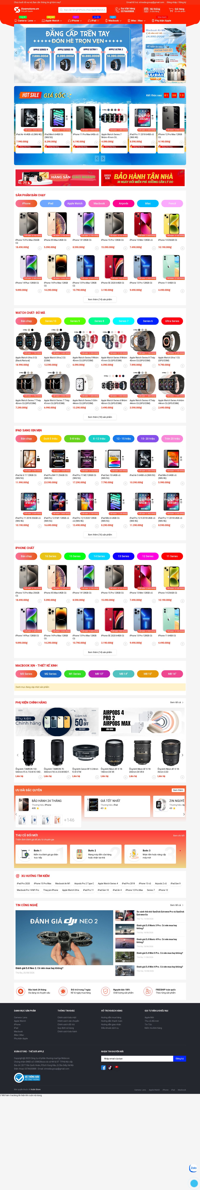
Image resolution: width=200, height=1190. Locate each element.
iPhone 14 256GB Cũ (167, 240)
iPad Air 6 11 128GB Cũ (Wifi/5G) (26, 476)
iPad (93, 20)
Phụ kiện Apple (163, 20)
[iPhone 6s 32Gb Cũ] (46, 820)
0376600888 (127, 11)
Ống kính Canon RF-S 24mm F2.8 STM (85, 770)
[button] (16, 53)
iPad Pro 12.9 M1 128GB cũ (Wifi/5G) (56, 519)
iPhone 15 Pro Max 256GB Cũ (27, 241)
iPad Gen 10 (103, 890)
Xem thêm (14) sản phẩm (100, 299)
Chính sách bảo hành (67, 1031)
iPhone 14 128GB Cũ (82, 240)
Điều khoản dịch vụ (110, 1028)
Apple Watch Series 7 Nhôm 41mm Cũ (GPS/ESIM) (111, 136)
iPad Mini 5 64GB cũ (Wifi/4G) (167, 476)
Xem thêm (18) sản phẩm (100, 417)
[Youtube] (116, 1067)
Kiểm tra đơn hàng (153, 1028)
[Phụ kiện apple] (57, 722)
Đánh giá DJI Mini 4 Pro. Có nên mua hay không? (160, 967)
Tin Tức (148, 1024)
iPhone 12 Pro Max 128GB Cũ (170, 135)
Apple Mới (149, 1017)
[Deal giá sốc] (45, 95)
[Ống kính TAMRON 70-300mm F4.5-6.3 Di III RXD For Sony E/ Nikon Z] (57, 752)
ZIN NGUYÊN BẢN (181, 801)
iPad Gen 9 (176, 883)
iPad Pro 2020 (23, 883)
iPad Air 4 (117, 890)
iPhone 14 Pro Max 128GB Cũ (56, 284)
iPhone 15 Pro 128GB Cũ (112, 240)
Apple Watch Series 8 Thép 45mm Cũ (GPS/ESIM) (142, 359)
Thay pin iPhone (50, 890)
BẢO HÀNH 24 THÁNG (46, 801)
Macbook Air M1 (62, 883)
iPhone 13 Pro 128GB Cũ (141, 283)
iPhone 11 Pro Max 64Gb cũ (85, 134)
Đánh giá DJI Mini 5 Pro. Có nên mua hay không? (160, 953)
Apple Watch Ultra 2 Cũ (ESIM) (54, 359)
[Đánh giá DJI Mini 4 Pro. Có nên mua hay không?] (124, 970)
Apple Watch (52, 20)
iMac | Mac (137, 20)
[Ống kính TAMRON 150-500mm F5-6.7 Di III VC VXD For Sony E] (29, 752)
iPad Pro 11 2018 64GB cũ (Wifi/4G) (142, 135)
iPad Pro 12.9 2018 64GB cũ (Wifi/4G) (142, 519)
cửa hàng (154, 11)
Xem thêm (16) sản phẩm (100, 534)
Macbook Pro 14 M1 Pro (28, 890)
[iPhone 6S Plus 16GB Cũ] (57, 820)
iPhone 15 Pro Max (42, 883)
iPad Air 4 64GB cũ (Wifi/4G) (29, 134)
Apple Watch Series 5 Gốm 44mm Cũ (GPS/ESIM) (85, 402)
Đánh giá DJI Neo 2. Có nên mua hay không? (39, 968)
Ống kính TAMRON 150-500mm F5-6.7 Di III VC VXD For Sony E (28, 770)
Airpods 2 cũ (161, 883)
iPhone (75, 20)
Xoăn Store (35, 1089)
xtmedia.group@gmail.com (151, 2)
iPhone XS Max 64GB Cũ (55, 240)
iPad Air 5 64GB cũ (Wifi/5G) (142, 475)
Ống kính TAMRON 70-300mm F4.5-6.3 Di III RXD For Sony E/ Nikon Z (57, 770)
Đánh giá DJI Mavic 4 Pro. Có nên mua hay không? (157, 940)
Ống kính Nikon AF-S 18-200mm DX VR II (140, 770)
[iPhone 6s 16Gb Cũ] (22, 820)
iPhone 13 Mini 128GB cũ (141, 240)
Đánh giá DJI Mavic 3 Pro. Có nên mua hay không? (157, 927)
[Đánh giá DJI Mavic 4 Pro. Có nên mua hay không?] (124, 943)
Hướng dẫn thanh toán (111, 1021)
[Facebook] (103, 1067)
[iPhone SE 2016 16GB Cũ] (34, 820)
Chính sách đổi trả (66, 1024)
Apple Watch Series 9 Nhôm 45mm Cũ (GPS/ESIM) (86, 359)
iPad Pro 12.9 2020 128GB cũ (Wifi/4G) (84, 519)
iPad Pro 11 (88, 890)
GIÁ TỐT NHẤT (110, 801)
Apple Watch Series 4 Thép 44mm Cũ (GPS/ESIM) (142, 402)
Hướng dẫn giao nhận (111, 1024)
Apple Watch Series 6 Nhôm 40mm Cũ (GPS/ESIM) (114, 402)
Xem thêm (178, 790)
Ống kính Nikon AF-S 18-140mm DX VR (112, 770)
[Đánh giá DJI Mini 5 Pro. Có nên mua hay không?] (124, 957)
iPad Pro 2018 (128, 883)
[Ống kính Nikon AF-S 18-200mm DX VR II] (142, 752)
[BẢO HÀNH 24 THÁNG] (23, 804)
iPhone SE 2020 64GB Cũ (112, 283)
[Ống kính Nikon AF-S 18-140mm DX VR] (114, 752)
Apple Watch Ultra (70, 890)
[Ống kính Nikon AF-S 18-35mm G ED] (171, 752)
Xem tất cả (175, 702)
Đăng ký (182, 2)
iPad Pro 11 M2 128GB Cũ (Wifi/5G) (84, 476)
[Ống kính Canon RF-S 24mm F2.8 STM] (85, 752)
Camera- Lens (25, 20)
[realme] (143, 722)
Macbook (113, 20)
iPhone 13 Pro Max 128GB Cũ (84, 284)
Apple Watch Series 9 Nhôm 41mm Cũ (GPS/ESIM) (114, 359)
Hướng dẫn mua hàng (111, 1017)
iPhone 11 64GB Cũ (167, 283)
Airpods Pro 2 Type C (84, 883)
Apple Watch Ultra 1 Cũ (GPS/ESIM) (169, 359)
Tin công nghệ (27, 905)
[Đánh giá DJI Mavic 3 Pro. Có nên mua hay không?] (124, 929)
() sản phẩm (180, 11)
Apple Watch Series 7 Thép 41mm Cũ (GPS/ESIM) (56, 402)
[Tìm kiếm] (61, 10)
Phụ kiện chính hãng (31, 702)
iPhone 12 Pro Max (134, 890)
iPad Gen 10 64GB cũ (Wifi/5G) (110, 476)
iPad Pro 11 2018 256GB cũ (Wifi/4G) (28, 519)
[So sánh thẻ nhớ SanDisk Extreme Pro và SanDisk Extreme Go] (124, 915)
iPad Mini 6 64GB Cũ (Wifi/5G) (54, 135)
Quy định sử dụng (66, 1028)
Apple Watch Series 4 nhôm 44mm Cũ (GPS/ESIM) (171, 402)
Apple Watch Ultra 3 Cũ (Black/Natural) (26, 359)
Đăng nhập (172, 2)
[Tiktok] (110, 1067)
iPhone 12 (163, 890)
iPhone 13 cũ (145, 883)
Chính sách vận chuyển (68, 1021)
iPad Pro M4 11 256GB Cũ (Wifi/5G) (55, 476)
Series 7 (151, 890)
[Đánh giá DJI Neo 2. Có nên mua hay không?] (64, 937)
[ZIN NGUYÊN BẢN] (161, 804)
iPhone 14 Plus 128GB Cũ (27, 283)
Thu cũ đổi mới (152, 1021)
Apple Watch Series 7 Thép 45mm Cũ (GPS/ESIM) (28, 402)
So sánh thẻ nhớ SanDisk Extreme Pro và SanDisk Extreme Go (160, 913)
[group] (78, 53)
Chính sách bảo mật (67, 1017)
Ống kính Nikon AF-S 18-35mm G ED (169, 770)
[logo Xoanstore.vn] (26, 10)
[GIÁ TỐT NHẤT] (92, 804)
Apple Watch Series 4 (108, 883)
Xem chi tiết (179, 835)
